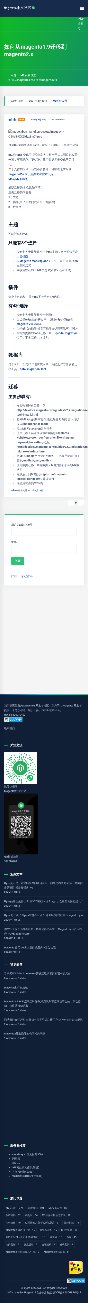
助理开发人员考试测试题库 (42, 1222)
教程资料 (13, 1215)
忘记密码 (27, 576)
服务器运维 (48, 1230)
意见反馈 (30, 1244)
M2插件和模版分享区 (56, 1215)
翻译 (72, 1237)
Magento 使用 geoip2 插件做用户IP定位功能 (30, 947)
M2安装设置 (28, 75)
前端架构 (48, 1244)
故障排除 (71, 1222)
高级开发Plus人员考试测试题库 (25, 1237)
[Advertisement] (44, 640)
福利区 (31, 1215)
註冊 (14, 576)
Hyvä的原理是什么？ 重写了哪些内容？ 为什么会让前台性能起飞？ (43, 901)
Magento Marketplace (33, 261)
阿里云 (16, 1158)
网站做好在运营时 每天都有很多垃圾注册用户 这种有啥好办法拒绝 (43, 1019)
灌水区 (56, 1237)
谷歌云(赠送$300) (22, 1171)
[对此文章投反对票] (81, 503)
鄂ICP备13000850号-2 (67, 1292)
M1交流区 (69, 1230)
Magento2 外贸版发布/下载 (22, 1251)
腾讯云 (16, 1162)
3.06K (21, 119)
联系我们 (9, 728)
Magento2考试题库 (56, 1251)
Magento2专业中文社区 (37, 1292)
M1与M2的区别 (18, 179)
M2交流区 (14, 1208)
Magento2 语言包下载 (20, 1230)
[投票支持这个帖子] (71, 503)
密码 (14, 542)
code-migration (67, 333)
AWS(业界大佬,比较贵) (25, 1167)
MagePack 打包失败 (16, 987)
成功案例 (66, 1244)
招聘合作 (13, 1222)
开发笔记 (36, 1208)
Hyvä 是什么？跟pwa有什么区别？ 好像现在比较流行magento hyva (43, 915)
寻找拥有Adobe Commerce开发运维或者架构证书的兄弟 (37, 973)
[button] (15, 24)
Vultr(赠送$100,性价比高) (27, 1176)
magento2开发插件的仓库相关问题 (24, 1033)
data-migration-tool (33, 369)
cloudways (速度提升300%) (28, 1154)
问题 (13, 75)
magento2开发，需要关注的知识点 (30, 174)
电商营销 (12, 1244)
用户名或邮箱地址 (22, 524)
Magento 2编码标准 (29, 324)
